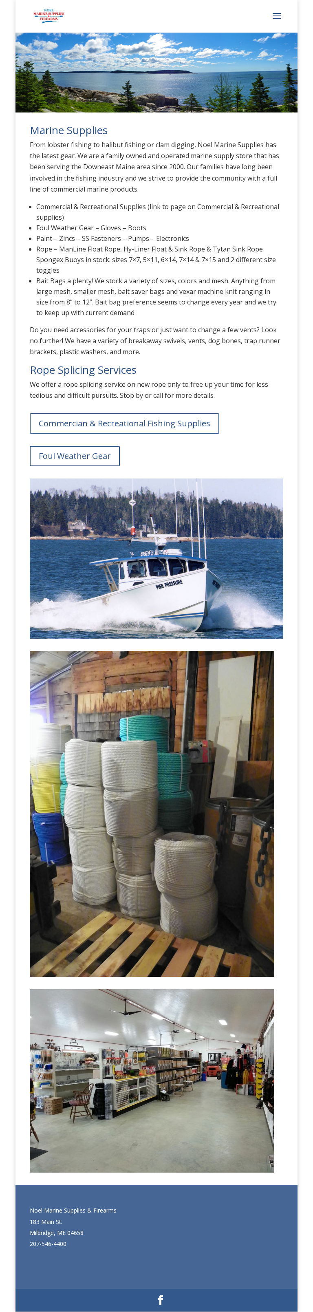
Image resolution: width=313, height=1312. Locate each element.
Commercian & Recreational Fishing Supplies (124, 423)
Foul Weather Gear (75, 455)
